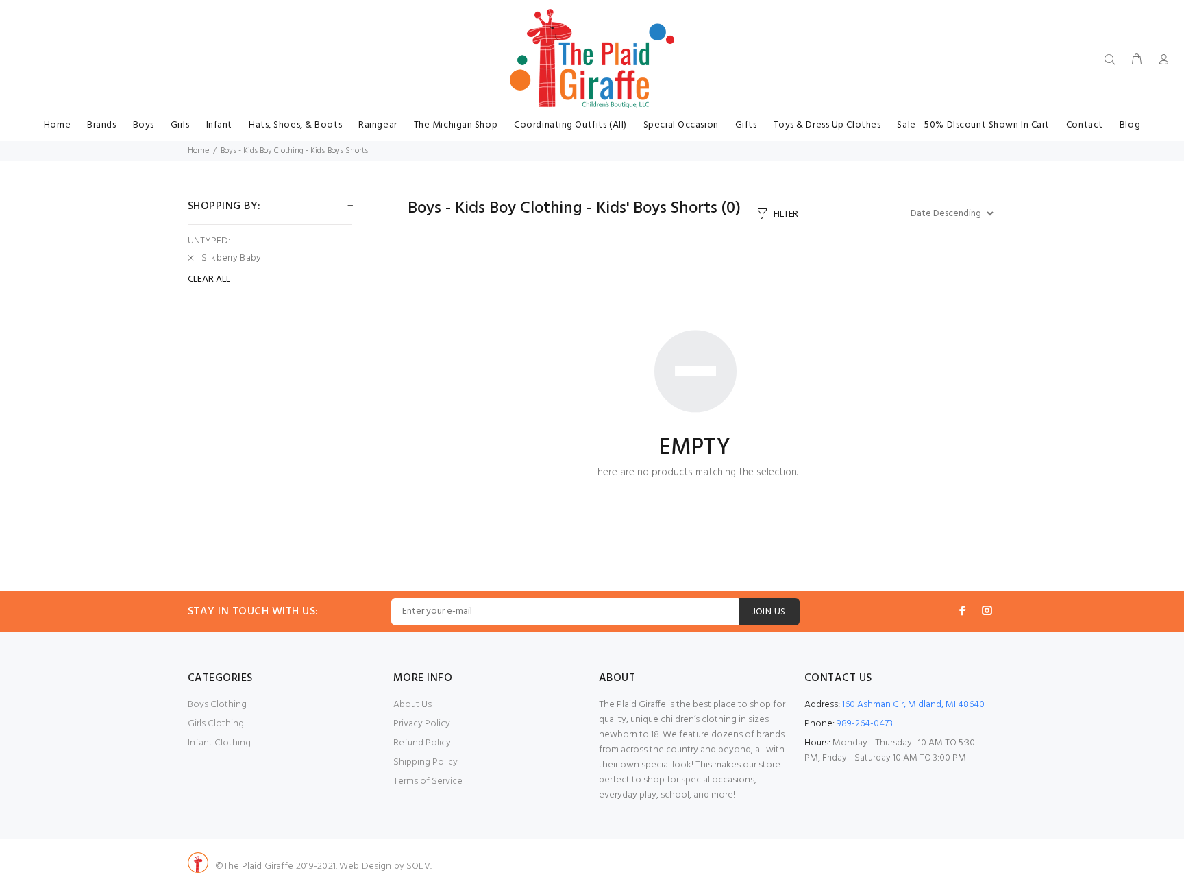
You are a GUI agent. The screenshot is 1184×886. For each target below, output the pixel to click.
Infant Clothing (219, 743)
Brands (101, 125)
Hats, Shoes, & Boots (295, 125)
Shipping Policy (425, 762)
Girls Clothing (216, 724)
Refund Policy (422, 743)
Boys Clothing (217, 705)
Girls (180, 125)
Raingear (377, 125)
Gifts (746, 125)
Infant (219, 125)
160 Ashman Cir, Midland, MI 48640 (913, 705)
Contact (1084, 125)
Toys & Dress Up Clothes (827, 125)
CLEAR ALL (209, 279)
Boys (143, 125)
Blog (1130, 125)
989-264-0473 (865, 724)
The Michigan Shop (456, 125)
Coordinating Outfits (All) (570, 125)
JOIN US (769, 612)
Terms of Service (428, 781)
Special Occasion (681, 125)
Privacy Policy (421, 724)
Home (57, 125)
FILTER (786, 214)
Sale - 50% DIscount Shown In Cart (973, 125)
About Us (412, 705)
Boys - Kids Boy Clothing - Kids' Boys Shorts (294, 151)
